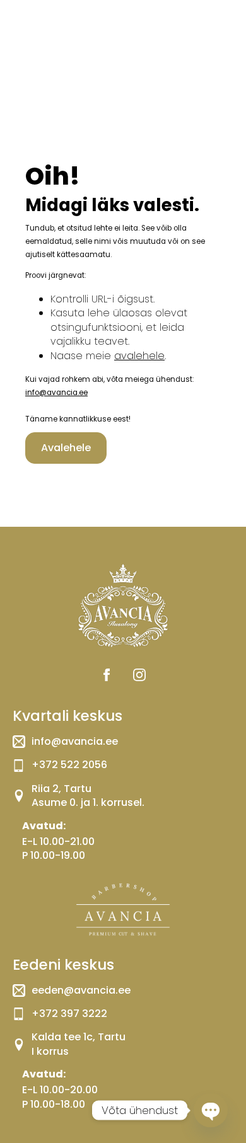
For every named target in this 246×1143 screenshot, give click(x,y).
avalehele (139, 355)
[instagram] (139, 674)
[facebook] (106, 674)
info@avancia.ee (56, 393)
